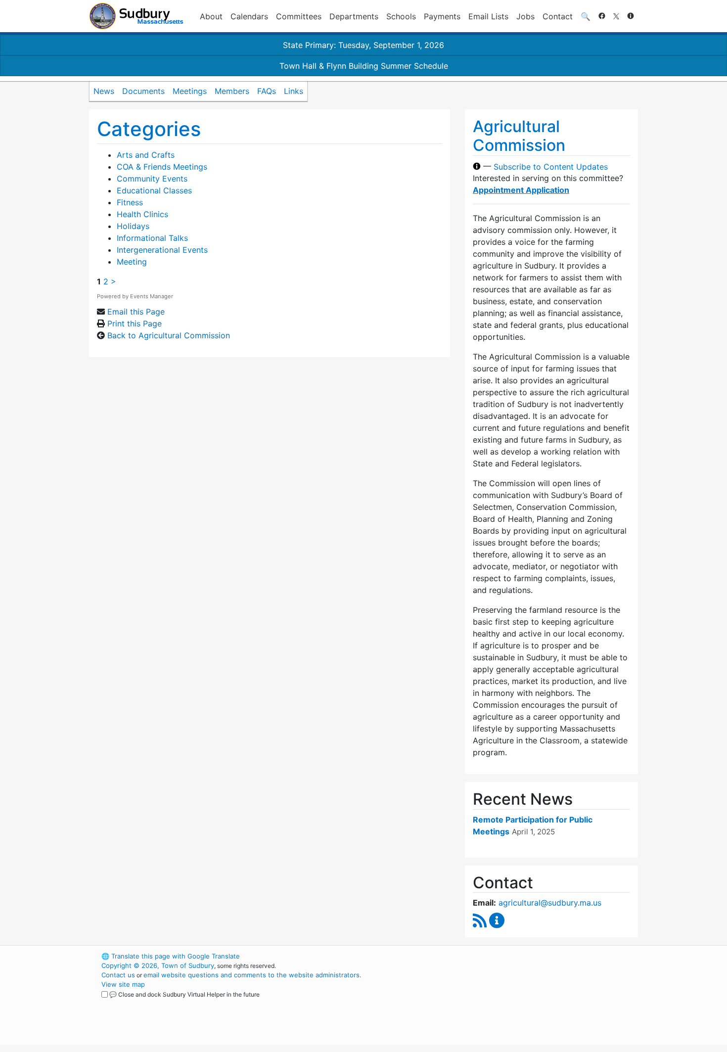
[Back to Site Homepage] (136, 16)
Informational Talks (152, 238)
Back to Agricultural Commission (168, 335)
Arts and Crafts (146, 155)
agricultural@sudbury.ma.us (550, 903)
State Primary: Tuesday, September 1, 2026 (363, 45)
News (103, 91)
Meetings (190, 91)
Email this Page (136, 312)
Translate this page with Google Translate (170, 956)
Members (232, 91)
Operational (522, 1003)
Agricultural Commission (519, 136)
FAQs (266, 91)
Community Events (152, 178)
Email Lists (488, 16)
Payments (442, 16)
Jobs (525, 16)
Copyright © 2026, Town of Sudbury (157, 965)
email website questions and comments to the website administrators (251, 975)
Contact (558, 16)
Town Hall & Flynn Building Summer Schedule (363, 66)
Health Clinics (142, 214)
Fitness (130, 202)
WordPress (504, 956)
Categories (149, 129)
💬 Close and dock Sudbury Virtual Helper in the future (184, 994)
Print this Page (134, 323)
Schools (401, 16)
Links (293, 91)
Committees (298, 16)
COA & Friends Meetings (162, 167)
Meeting (132, 262)
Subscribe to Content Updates (551, 166)
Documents (143, 91)
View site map (123, 984)
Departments (353, 16)
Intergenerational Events (162, 250)
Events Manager (151, 296)
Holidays (133, 226)
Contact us (118, 975)
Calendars (249, 16)
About (211, 16)
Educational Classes (154, 190)
